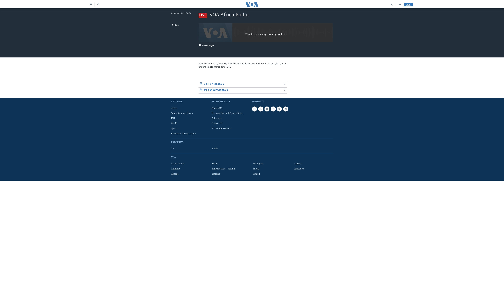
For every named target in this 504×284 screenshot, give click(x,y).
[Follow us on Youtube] (266, 108)
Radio (215, 148)
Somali (256, 174)
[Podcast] (285, 108)
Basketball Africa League (183, 134)
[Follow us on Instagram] (273, 108)
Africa (174, 108)
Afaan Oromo (177, 163)
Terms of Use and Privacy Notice (228, 113)
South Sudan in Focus (182, 113)
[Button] (175, 25)
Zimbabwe (299, 169)
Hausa (215, 163)
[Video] (400, 5)
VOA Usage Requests (222, 128)
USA (173, 118)
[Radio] (392, 5)
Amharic (175, 169)
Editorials (216, 118)
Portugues (258, 163)
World (174, 123)
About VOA (217, 108)
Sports (174, 128)
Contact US (217, 123)
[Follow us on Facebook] (254, 108)
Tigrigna (298, 163)
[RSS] (279, 108)
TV (172, 148)
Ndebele (216, 174)
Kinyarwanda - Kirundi (223, 169)
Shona (256, 169)
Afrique (174, 174)
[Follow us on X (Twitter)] (260, 108)
